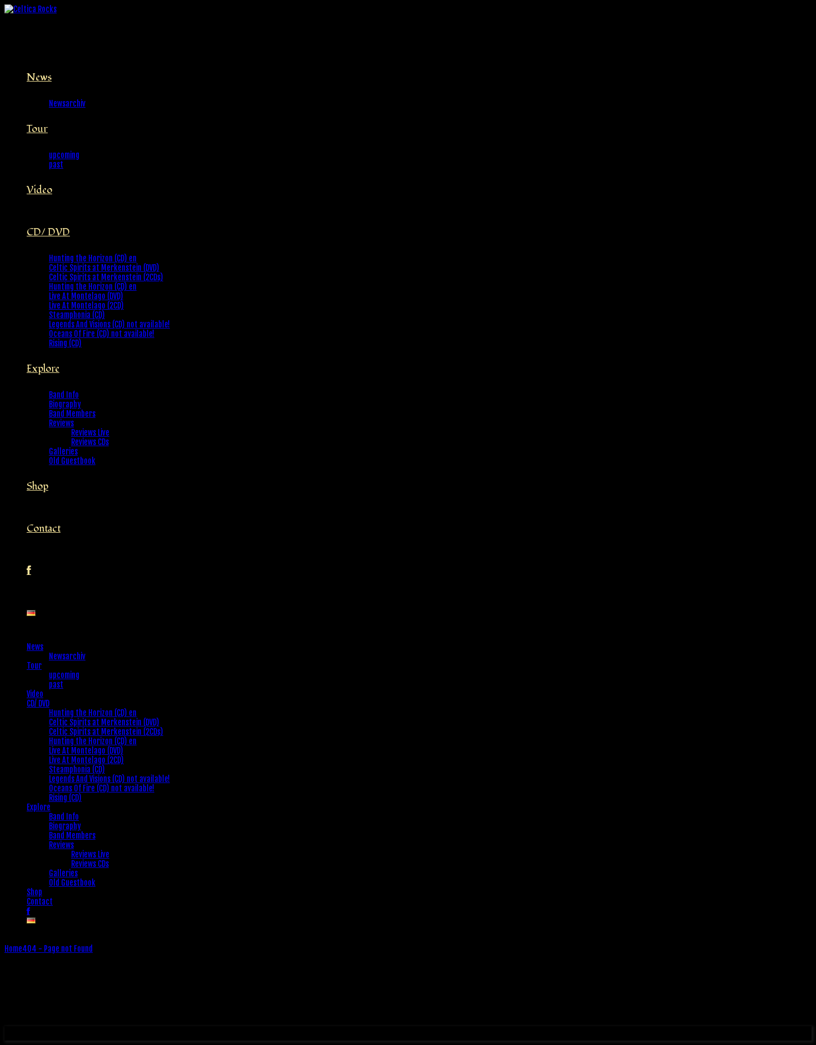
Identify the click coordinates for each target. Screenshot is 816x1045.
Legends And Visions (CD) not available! (109, 324)
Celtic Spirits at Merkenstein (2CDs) (106, 277)
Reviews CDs (90, 442)
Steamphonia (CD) (77, 315)
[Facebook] (29, 570)
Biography (65, 404)
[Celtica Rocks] (30, 9)
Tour (37, 129)
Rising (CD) (65, 343)
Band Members (72, 413)
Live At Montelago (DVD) (86, 296)
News (39, 77)
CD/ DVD (48, 232)
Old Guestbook (72, 461)
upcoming (64, 155)
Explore (43, 369)
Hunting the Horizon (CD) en (93, 258)
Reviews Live (90, 432)
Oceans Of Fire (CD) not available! (101, 334)
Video (39, 190)
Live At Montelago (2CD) (86, 305)
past (56, 164)
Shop (37, 486)
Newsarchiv (67, 103)
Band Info (64, 395)
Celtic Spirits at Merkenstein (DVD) (104, 267)
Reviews (61, 423)
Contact (44, 529)
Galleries (63, 451)
